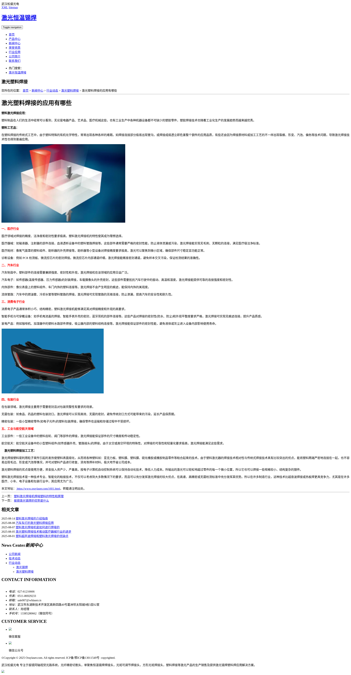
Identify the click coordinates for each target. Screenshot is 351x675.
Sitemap (13, 7)
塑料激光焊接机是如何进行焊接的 (38, 527)
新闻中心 (14, 43)
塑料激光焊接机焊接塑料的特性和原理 (39, 496)
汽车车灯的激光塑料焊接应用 (35, 522)
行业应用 (14, 52)
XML (4, 7)
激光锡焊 (22, 567)
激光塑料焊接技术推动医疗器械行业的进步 (43, 531)
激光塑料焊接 (70, 90)
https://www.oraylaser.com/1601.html (38, 488)
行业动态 (52, 90)
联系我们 (14, 60)
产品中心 (14, 39)
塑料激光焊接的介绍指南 (32, 518)
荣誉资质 (14, 47)
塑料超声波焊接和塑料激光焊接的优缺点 (42, 536)
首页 (12, 34)
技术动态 (14, 558)
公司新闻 (14, 554)
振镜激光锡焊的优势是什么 (31, 500)
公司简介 (14, 56)
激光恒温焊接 (17, 72)
